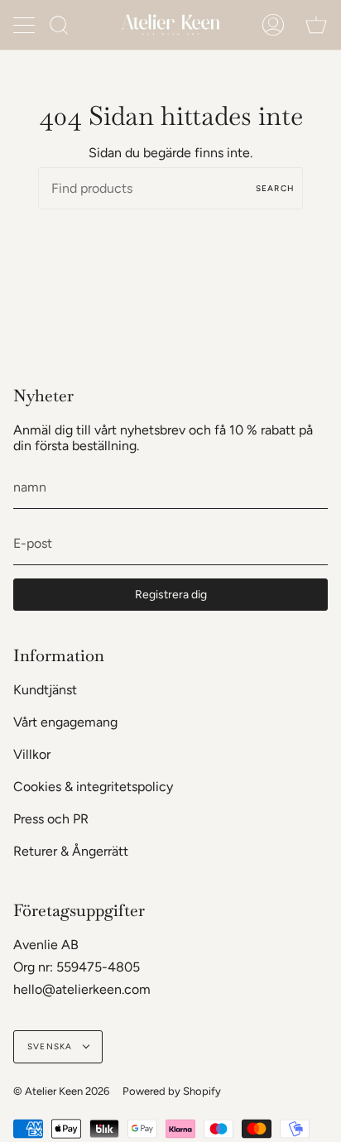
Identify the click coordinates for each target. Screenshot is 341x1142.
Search (275, 188)
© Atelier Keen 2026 (61, 1091)
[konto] (273, 25)
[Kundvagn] (316, 25)
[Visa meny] (25, 25)
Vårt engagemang (65, 722)
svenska (51, 1046)
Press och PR (51, 819)
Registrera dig (171, 595)
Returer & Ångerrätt (70, 851)
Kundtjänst (45, 690)
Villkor (31, 754)
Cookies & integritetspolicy (93, 786)
